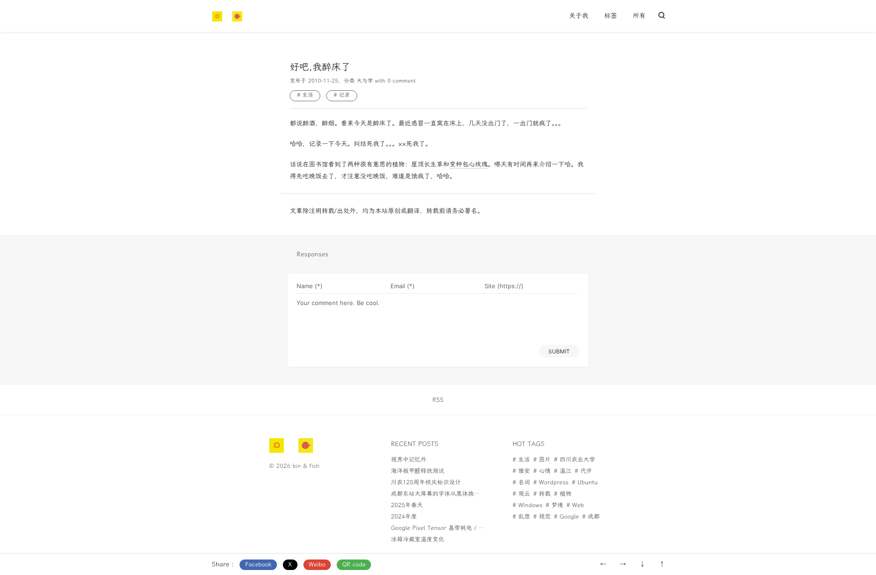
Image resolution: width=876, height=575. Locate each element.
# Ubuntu (585, 482)
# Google (566, 516)
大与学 (364, 81)
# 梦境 (554, 505)
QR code (353, 564)
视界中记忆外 (409, 459)
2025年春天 (407, 505)
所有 (639, 16)
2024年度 (404, 516)
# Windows (527, 505)
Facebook (258, 564)
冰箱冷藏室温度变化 (417, 539)
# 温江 (562, 471)
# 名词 (521, 482)
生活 (307, 95)
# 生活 (521, 459)
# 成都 (591, 516)
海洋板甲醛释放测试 (417, 471)
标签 (610, 16)
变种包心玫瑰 (468, 164)
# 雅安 (521, 471)
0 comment (401, 81)
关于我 (578, 16)
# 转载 (542, 494)
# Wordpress (551, 482)
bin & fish (305, 466)
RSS (438, 400)
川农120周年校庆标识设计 (426, 482)
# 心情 (542, 471)
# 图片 (542, 459)
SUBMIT (559, 351)
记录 (344, 95)
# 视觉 (542, 516)
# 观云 (521, 494)
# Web (575, 505)
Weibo (317, 564)
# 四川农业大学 (574, 459)
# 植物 (562, 494)
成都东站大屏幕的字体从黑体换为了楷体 (444, 494)
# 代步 (583, 471)
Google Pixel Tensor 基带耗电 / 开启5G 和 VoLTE (458, 528)
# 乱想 (521, 516)
